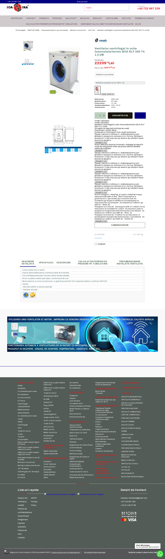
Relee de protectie (77, 477)
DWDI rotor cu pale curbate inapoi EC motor (28, 453)
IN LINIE (47, 399)
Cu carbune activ (76, 403)
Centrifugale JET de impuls (28, 472)
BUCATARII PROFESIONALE (132, 477)
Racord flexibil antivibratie (105, 432)
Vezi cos (126, 18)
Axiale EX (47, 411)
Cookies (21, 538)
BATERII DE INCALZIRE (106, 397)
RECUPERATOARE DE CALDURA (54, 447)
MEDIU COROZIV (128, 460)
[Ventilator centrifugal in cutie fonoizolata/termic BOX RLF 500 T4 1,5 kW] (28, 45)
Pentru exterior (49, 467)
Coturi (97, 424)
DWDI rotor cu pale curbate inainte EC (54, 384)
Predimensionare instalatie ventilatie (130, 262)
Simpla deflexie (50, 472)
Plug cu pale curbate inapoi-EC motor (29, 443)
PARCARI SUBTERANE (130, 418)
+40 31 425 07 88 (128, 505)
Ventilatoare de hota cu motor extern (106, 463)
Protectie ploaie (101, 437)
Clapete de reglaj (102, 410)
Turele (20, 419)
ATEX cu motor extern (52, 420)
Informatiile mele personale (94, 552)
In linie (20, 434)
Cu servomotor (101, 415)
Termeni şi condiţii (144, 18)
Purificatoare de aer (77, 417)
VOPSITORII (126, 438)
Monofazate (100, 391)
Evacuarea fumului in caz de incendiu (55, 30)
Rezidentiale (49, 436)
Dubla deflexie (49, 475)
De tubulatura (23, 394)
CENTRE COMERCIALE (130, 415)
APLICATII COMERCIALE (131, 412)
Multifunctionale (76, 454)
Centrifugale (23, 404)
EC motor (21, 401)
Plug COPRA (49, 405)
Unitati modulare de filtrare (80, 406)
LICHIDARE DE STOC (131, 388)
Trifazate (99, 393)
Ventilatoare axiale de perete (106, 456)
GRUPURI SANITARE (129, 408)
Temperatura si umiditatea (80, 430)
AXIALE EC (48, 402)
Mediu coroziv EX (50, 432)
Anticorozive (49, 427)
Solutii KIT (71, 18)
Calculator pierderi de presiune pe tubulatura (51, 24)
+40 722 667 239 (14, 1)
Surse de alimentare (103, 385)
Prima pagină (20, 30)
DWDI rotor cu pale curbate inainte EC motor (28, 448)
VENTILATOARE (33, 30)
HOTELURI (125, 470)
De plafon (47, 461)
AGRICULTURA (127, 434)
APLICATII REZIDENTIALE (131, 397)
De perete (21, 388)
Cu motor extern (24, 397)
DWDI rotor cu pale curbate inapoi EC (54, 389)
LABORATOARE (127, 451)
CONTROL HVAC (77, 422)
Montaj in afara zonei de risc (29, 465)
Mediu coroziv (49, 429)
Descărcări (64, 263)
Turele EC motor (24, 431)
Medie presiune (24, 410)
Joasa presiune (24, 406)
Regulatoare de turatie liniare (81, 445)
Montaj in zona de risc (78, 30)
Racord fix (99, 434)
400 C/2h (91, 30)
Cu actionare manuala (104, 412)
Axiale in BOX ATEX (51, 417)
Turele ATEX (49, 423)
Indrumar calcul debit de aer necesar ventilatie (107, 24)
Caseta (73, 398)
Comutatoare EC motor (79, 472)
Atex (20, 428)
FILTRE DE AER (77, 392)
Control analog (76, 451)
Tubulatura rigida (102, 419)
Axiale (20, 385)
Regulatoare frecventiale (105, 383)
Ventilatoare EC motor (106, 477)
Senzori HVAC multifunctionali (76, 426)
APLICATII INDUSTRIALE (131, 428)
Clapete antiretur (102, 429)
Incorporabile (23, 439)
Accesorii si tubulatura (104, 417)
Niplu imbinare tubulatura (105, 439)
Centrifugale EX (50, 414)
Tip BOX (21, 437)
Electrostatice (75, 414)
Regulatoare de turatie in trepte (79, 458)
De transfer (74, 383)
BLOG (138, 24)
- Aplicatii (126, 393)
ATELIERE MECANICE (130, 441)
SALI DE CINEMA (128, 421)
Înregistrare (23, 520)
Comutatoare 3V (76, 469)
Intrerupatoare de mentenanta (81, 475)
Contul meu (112, 18)
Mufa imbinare (100, 441)
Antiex (46, 408)
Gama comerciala (50, 451)
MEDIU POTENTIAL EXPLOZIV (128, 456)
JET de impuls (23, 468)
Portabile (21, 475)
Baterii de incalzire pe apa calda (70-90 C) (105, 401)
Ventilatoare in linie (130, 383)
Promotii (44, 18)
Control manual (76, 448)
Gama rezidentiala (51, 454)
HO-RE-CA (125, 467)
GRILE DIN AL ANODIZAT (55, 458)
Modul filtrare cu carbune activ (79, 410)
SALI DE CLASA (127, 425)
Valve (46, 477)
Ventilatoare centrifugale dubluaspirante (102, 471)
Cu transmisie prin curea (27, 391)
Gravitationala (75, 385)
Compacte (74, 395)
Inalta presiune (23, 413)
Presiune (73, 442)
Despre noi (17, 18)
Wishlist (97, 18)
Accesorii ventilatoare (104, 451)
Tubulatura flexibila (103, 408)
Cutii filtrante (75, 401)
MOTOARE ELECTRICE (106, 389)
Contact (31, 18)
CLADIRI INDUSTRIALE (130, 445)
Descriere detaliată (28, 262)
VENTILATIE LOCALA (129, 464)
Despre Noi (23, 498)
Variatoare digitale (77, 461)
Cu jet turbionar (50, 464)
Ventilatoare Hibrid (51, 396)
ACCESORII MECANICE (106, 406)
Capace (98, 448)
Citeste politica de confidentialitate (65, 552)
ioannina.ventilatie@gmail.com (134, 498)
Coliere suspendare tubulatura (103, 445)
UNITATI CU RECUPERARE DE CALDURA (132, 404)
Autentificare (23, 516)
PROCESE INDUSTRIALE (131, 448)
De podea (47, 469)
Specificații (46, 263)
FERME (124, 431)
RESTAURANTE (127, 473)
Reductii (98, 427)
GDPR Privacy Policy (34, 501)
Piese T (98, 422)
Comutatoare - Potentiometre (75, 465)
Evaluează (98, 238)
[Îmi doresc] (140, 115)
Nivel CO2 (73, 436)
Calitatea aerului (76, 439)
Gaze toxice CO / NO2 (78, 433)
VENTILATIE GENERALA (130, 400)
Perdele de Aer (49, 441)
